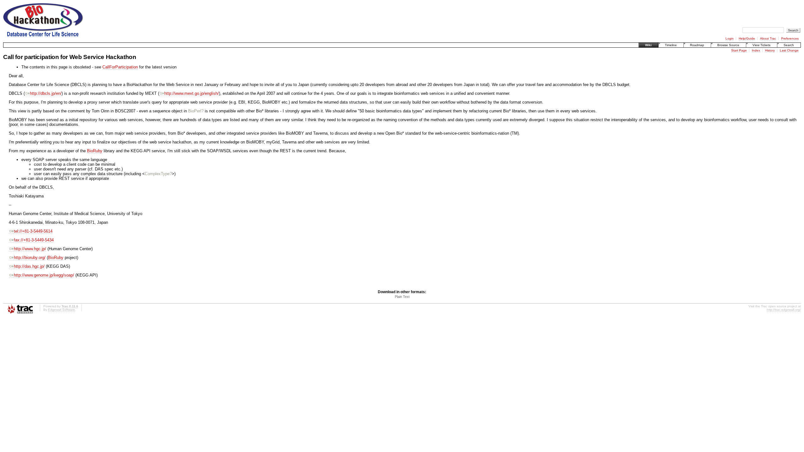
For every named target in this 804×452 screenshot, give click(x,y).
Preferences (790, 38)
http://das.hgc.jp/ (29, 266)
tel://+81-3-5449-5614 (33, 231)
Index (756, 50)
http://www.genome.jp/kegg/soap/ (44, 275)
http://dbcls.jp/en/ (46, 93)
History (770, 50)
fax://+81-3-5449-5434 (34, 240)
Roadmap (697, 45)
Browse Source (728, 45)
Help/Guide (747, 38)
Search (789, 45)
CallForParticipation (120, 67)
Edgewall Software (61, 309)
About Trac (768, 38)
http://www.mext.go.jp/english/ (191, 93)
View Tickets (761, 45)
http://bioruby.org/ (30, 257)
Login (729, 38)
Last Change (789, 50)
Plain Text (402, 297)
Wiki (648, 45)
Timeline (671, 45)
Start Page (739, 50)
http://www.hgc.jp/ (30, 248)
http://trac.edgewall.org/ (784, 309)
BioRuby (94, 150)
